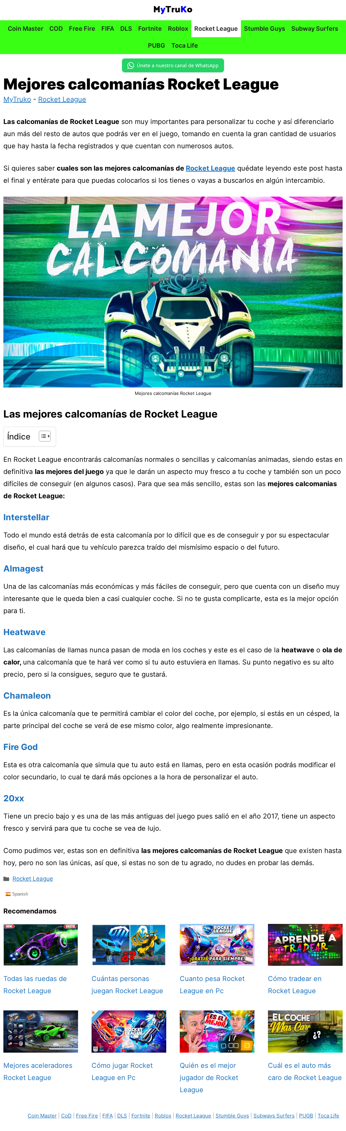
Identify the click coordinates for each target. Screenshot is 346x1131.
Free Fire (82, 28)
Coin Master (25, 28)
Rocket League (216, 28)
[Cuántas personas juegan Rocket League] (129, 960)
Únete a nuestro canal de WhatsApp (178, 65)
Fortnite (150, 28)
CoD (66, 1115)
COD (56, 28)
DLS (126, 28)
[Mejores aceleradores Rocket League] (40, 1046)
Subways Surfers (274, 1115)
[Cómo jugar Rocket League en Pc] (129, 1046)
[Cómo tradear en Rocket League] (305, 960)
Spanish (19, 893)
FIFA (107, 28)
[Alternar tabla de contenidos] (41, 436)
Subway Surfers (314, 28)
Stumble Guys (264, 28)
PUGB (306, 1115)
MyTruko (17, 99)
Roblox (178, 28)
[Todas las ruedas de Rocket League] (40, 960)
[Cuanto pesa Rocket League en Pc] (217, 960)
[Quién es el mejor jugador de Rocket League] (217, 1046)
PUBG (156, 45)
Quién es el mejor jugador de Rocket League (209, 1077)
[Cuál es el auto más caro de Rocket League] (305, 1046)
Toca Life (184, 45)
